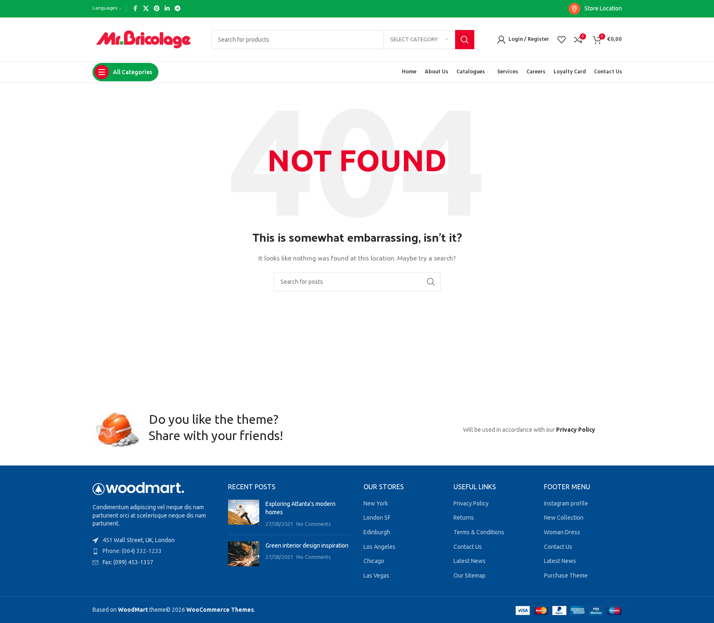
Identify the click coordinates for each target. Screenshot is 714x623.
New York (375, 503)
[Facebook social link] (135, 8)
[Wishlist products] (561, 39)
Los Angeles (379, 546)
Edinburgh (376, 532)
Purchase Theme (566, 575)
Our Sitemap (469, 575)
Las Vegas (376, 575)
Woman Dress (562, 532)
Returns (463, 517)
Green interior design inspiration (307, 545)
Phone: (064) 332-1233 (132, 551)
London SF (377, 517)
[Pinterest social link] (156, 8)
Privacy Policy (575, 429)
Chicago (373, 561)
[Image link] (138, 488)
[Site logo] (144, 38)
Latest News (469, 561)
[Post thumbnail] (243, 514)
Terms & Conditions (478, 532)
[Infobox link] (595, 9)
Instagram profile (566, 503)
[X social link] (145, 8)
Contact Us (467, 546)
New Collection (564, 517)
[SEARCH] (464, 39)
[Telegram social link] (177, 8)
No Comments (313, 524)
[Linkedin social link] (167, 8)
